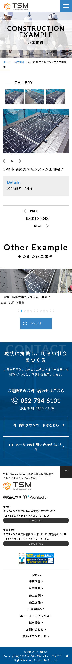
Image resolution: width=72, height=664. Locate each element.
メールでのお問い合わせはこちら (39, 447)
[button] (18, 310)
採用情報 (35, 622)
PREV (34, 211)
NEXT (38, 226)
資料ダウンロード (35, 636)
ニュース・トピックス (34, 616)
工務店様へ (34, 609)
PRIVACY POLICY (37, 651)
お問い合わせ (35, 629)
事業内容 (35, 581)
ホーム (7, 62)
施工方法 (35, 602)
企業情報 (35, 588)
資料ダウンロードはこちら (38, 425)
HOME (35, 575)
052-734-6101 (40, 400)
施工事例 (19, 62)
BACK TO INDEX (37, 218)
